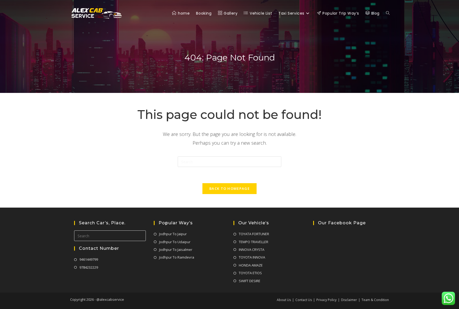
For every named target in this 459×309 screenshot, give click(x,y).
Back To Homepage (229, 188)
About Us (284, 300)
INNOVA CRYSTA (251, 249)
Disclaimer (349, 300)
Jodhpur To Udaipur (174, 241)
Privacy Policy (326, 300)
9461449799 (88, 259)
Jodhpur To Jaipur (173, 233)
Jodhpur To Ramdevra (176, 257)
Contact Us (303, 300)
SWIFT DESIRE (249, 280)
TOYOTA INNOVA (252, 257)
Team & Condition (375, 300)
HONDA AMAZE (251, 265)
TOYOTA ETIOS (250, 273)
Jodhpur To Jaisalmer (175, 249)
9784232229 (88, 267)
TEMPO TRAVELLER (253, 241)
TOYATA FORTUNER (254, 233)
